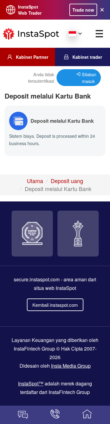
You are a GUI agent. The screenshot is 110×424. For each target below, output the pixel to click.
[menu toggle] (99, 33)
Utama (35, 181)
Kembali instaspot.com (55, 305)
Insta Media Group (71, 365)
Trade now (83, 10)
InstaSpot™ (30, 383)
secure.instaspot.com (37, 279)
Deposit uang (67, 181)
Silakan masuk (89, 77)
